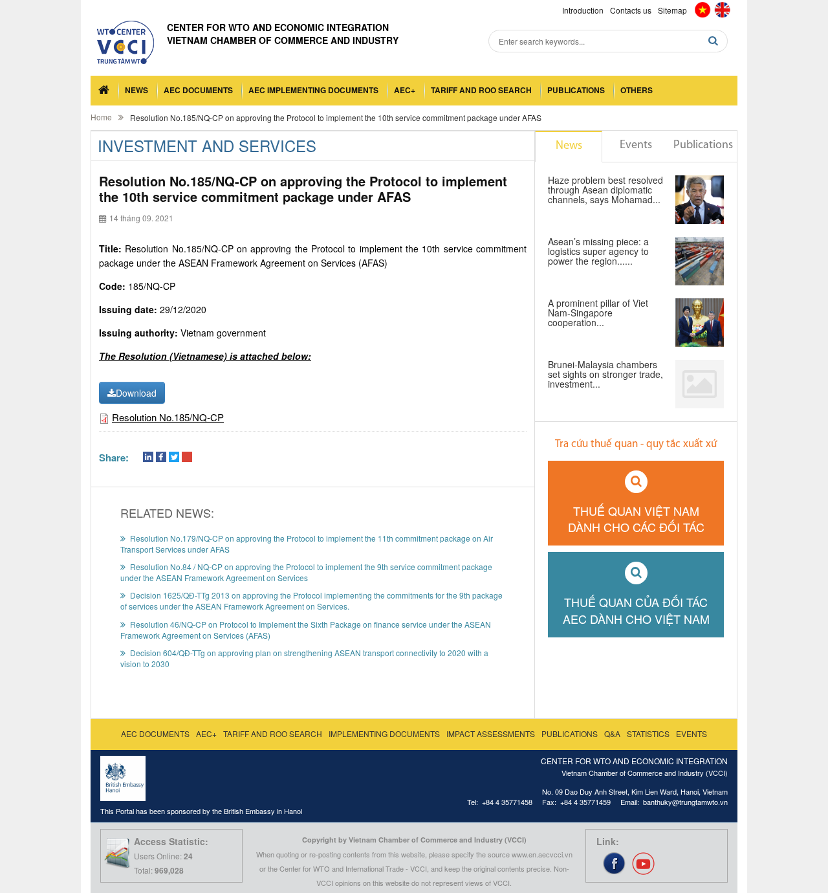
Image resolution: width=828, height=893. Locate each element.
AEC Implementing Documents (313, 90)
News (136, 90)
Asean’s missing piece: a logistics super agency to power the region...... (598, 252)
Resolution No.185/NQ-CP (168, 417)
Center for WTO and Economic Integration (278, 27)
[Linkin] (148, 458)
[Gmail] (186, 458)
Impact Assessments (490, 733)
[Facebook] (161, 458)
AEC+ (404, 90)
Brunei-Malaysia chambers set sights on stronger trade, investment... (605, 375)
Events (636, 145)
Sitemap (672, 10)
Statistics (648, 733)
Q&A (612, 733)
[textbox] (608, 41)
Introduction (583, 10)
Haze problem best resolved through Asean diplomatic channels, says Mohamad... (605, 190)
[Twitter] (174, 458)
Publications (576, 90)
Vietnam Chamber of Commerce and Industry (282, 40)
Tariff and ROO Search (481, 90)
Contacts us (630, 10)
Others (636, 90)
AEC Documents (198, 90)
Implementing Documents (384, 733)
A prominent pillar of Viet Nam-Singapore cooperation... (598, 313)
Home (101, 116)
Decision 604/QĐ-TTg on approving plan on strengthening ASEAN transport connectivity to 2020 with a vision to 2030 (304, 658)
